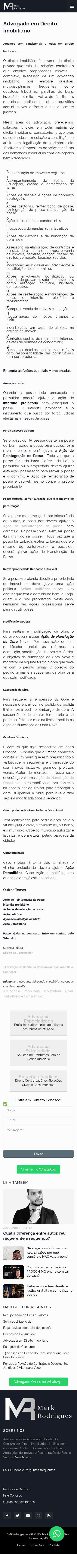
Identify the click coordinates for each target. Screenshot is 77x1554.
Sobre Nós (37, 1545)
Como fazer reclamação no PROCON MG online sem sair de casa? (48, 1271)
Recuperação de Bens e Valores (25, 1315)
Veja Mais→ (23, 1457)
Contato (54, 1545)
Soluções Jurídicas (38, 1076)
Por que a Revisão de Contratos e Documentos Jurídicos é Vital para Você (35, 1366)
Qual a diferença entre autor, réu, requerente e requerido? (35, 1236)
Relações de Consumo (19, 1346)
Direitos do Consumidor (19, 1334)
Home (21, 1545)
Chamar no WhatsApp (38, 1169)
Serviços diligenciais (17, 1321)
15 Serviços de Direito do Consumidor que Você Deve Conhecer (36, 1355)
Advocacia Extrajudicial (38, 1048)
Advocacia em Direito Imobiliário (25, 1340)
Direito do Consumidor (18, 952)
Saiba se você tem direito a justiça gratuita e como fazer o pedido (50, 1290)
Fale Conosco (12, 1495)
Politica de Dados (15, 1489)
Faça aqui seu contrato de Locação (27, 1327)
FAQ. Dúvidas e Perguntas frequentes (29, 1470)
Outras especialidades (19, 1502)
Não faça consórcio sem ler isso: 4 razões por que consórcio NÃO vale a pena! (47, 1252)
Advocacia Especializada (38, 1019)
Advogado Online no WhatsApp (38, 1382)
